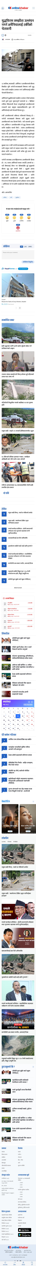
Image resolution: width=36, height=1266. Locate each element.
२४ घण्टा (4, 842)
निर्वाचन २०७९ (5, 1229)
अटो (19, 1163)
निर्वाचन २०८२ (5, 1231)
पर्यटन (19, 1154)
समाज (3, 1152)
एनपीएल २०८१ (5, 1178)
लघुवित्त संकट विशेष (7, 1218)
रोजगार (20, 1157)
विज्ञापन (20, 1220)
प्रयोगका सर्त (21, 1218)
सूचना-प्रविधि (21, 1166)
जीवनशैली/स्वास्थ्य (6, 1166)
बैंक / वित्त (20, 1160)
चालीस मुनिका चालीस (23, 1190)
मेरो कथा (20, 1199)
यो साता (9, 842)
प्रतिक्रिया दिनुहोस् (28, 262)
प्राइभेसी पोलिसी (22, 1223)
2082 (21, 1187)
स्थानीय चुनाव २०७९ (7, 1226)
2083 (21, 1197)
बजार (19, 1152)
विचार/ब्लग (4, 1154)
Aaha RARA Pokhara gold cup (8, 1189)
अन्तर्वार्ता (4, 1160)
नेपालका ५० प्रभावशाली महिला (24, 1179)
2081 (21, 1185)
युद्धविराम (17, 197)
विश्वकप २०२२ (5, 1237)
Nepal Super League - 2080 (8, 1194)
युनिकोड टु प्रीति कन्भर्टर (24, 1208)
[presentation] (16, 308)
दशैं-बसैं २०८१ (5, 1240)
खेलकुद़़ (4, 1163)
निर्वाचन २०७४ (5, 1223)
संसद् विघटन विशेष (6, 1220)
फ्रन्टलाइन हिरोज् (22, 1202)
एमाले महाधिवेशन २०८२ (7, 1234)
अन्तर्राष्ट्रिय (4, 1171)
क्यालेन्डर (7, 702)
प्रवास (3, 1168)
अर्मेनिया (4, 197)
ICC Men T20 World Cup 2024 (7, 1182)
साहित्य (3, 1157)
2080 (21, 1183)
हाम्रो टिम (20, 1215)
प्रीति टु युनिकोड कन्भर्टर (24, 1205)
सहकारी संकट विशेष (7, 1215)
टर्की (11, 197)
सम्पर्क (19, 1226)
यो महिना (15, 842)
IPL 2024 (4, 1186)
